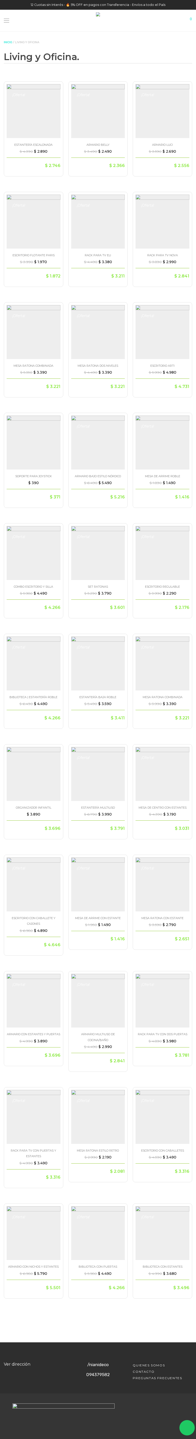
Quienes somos (149, 1365)
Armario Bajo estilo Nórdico (98, 476)
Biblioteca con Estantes (162, 1266)
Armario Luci (162, 145)
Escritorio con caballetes (162, 1150)
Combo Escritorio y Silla (33, 586)
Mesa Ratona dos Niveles (98, 365)
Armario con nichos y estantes (33, 1266)
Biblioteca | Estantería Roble (33, 697)
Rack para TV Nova (162, 255)
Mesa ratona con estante (162, 918)
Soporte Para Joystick (33, 476)
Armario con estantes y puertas (33, 1034)
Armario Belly (98, 145)
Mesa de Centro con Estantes (163, 807)
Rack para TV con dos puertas (162, 1034)
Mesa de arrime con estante (98, 918)
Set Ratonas (98, 586)
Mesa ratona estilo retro (98, 1150)
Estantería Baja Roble (97, 697)
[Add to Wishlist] (54, 89)
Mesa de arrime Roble (162, 476)
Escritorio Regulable (162, 586)
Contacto (143, 1372)
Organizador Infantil (33, 807)
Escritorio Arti (162, 365)
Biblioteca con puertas (98, 1266)
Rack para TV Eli (98, 255)
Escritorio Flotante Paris (34, 255)
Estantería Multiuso (98, 807)
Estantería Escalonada (33, 145)
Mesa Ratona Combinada (33, 365)
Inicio (8, 42)
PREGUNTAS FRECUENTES (157, 1378)
